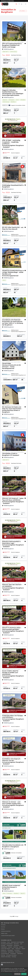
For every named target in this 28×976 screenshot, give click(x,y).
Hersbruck (17, 948)
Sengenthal (18, 951)
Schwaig (14, 956)
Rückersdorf (10, 945)
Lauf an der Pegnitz (5, 948)
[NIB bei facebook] (2, 965)
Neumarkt (16, 943)
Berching (16, 947)
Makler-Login (4, 933)
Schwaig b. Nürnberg (11, 955)
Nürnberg (3, 942)
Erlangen (3, 945)
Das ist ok (23, 974)
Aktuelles (3, 924)
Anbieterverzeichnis (5, 931)
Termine (3, 927)
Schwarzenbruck (5, 953)
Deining (3, 955)
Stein (13, 948)
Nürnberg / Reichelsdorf (7, 943)
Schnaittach (4, 951)
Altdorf (23, 948)
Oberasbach (4, 947)
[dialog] (14, 971)
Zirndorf (21, 947)
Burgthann (16, 945)
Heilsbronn (3, 950)
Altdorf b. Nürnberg (5, 956)
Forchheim (17, 950)
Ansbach (10, 947)
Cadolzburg (20, 953)
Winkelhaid (13, 953)
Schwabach (10, 950)
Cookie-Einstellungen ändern (8, 935)
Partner (3, 929)
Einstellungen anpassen (6, 974)
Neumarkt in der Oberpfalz (17, 942)
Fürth (8, 942)
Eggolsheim (11, 951)
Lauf (21, 943)
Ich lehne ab (17, 974)
